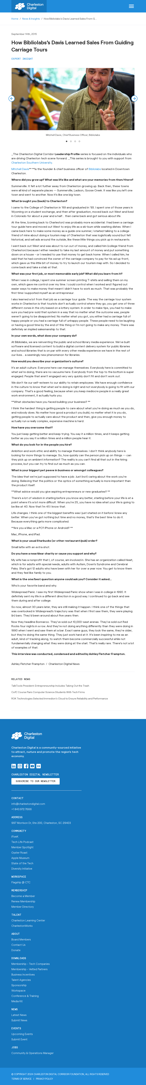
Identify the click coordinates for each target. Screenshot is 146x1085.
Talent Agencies (21, 979)
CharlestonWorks (22, 925)
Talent (16, 915)
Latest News (19, 1014)
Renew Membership (23, 901)
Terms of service (21, 1078)
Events (16, 1028)
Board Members (21, 939)
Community (18, 831)
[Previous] (12, 98)
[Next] (134, 98)
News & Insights (31, 18)
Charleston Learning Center (28, 920)
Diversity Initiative (21, 868)
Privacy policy (44, 1078)
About (15, 934)
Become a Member (23, 896)
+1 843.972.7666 (21, 809)
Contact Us (18, 944)
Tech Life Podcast (22, 841)
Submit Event (19, 1039)
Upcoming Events (22, 1034)
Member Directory (22, 906)
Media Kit (17, 1001)
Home (14, 18)
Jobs (14, 1047)
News (14, 1009)
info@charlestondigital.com (28, 803)
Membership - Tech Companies (30, 963)
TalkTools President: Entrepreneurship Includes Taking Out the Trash (50, 685)
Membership (19, 890)
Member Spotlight (22, 847)
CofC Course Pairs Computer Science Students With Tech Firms (48, 692)
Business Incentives (23, 974)
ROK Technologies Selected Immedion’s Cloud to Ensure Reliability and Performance (59, 698)
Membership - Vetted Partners (29, 969)
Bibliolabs (95, 169)
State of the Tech (22, 863)
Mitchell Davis (20, 169)
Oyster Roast (19, 852)
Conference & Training (25, 995)
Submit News (19, 1020)
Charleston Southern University (31, 162)
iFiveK (14, 836)
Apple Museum (20, 857)
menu (131, 6)
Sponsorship (19, 985)
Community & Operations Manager (32, 1053)
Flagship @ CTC (20, 882)
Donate (15, 950)
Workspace (18, 876)
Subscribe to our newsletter (35, 781)
